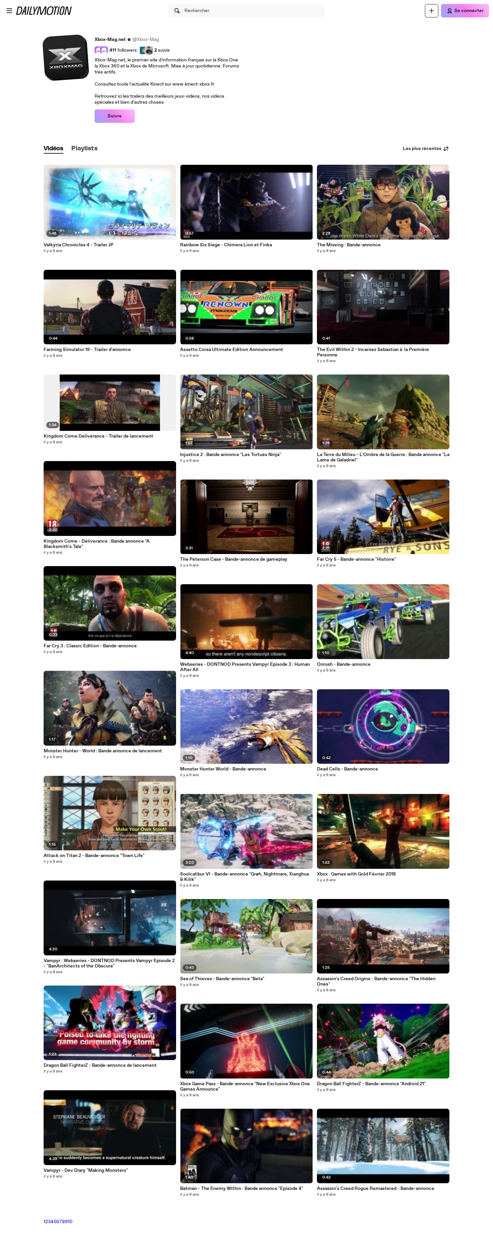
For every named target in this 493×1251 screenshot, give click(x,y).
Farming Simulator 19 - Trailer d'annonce (87, 349)
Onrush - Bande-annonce (344, 664)
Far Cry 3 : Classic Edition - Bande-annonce (90, 646)
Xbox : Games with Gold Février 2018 (356, 874)
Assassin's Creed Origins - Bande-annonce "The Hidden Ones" (376, 981)
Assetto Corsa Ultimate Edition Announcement (231, 349)
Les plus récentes (422, 149)
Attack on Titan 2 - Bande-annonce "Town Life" (94, 855)
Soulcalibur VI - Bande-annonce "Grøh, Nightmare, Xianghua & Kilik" (244, 876)
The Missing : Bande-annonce (349, 245)
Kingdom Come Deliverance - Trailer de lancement (98, 436)
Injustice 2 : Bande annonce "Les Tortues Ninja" (230, 454)
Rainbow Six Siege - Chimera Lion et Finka (226, 245)
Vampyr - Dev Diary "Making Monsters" (86, 1170)
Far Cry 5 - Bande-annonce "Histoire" (356, 559)
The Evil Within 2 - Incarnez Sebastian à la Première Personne (373, 352)
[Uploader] (431, 10)
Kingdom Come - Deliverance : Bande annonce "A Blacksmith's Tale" (97, 544)
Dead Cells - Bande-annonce (347, 769)
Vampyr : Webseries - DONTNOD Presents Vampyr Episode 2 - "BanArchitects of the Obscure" (109, 963)
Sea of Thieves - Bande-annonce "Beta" (222, 979)
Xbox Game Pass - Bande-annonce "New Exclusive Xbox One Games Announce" (245, 1086)
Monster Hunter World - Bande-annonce (223, 769)
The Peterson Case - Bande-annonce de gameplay (233, 559)
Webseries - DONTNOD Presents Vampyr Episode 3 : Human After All (245, 667)
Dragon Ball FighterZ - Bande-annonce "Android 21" (371, 1084)
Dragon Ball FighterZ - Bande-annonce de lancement (100, 1065)
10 (70, 1222)
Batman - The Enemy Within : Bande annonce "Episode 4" (241, 1188)
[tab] (54, 149)
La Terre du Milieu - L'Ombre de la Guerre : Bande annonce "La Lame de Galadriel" (383, 457)
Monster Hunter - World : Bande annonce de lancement (103, 751)
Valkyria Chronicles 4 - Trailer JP (78, 245)
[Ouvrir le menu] (9, 10)
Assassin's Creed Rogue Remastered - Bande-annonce (375, 1188)
